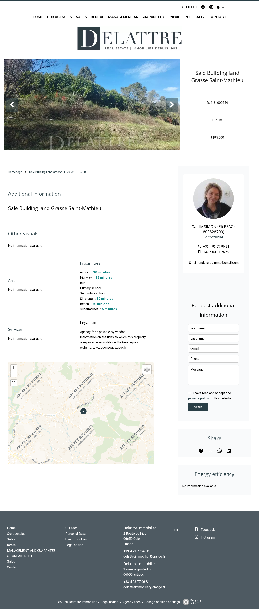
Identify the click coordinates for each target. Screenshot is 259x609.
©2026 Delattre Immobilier (77, 602)
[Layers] (146, 369)
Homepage (15, 172)
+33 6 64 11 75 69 (216, 252)
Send (198, 407)
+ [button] (13, 367)
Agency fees (131, 602)
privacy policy (198, 398)
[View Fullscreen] (14, 383)
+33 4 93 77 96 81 (216, 246)
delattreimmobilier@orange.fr (144, 556)
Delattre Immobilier (139, 528)
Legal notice (109, 602)
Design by (195, 602)
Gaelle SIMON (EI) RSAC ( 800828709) (213, 229)
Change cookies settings (162, 602)
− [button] (13, 373)
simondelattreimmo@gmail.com (216, 263)
